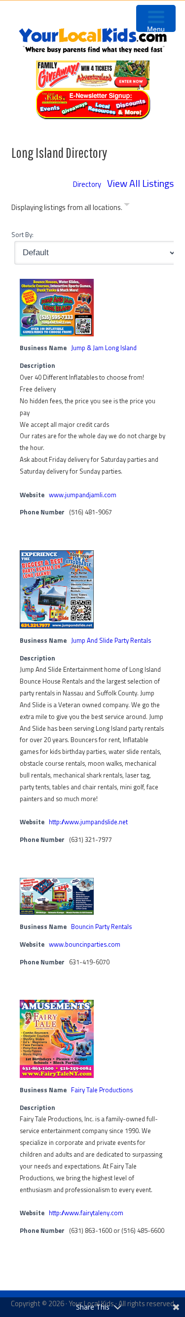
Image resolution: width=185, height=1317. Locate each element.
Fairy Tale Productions (102, 1090)
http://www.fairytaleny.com (86, 1213)
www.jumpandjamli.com (82, 495)
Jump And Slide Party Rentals (111, 640)
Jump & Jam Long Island (104, 348)
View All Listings (140, 183)
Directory (87, 184)
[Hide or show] (127, 206)
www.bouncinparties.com (84, 944)
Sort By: (22, 234)
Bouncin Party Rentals (101, 926)
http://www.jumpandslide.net (88, 822)
